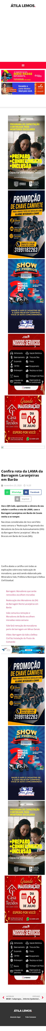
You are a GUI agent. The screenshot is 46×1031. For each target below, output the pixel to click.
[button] (23, 65)
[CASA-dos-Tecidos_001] (23, 442)
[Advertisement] (23, 37)
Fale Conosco (30, 1017)
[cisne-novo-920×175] (23, 653)
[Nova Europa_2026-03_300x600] (26, 332)
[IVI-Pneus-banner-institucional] (26, 394)
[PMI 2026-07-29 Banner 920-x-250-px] (23, 81)
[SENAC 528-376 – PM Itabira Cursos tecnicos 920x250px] (23, 94)
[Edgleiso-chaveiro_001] (26, 257)
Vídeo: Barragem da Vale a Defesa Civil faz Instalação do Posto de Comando (21, 638)
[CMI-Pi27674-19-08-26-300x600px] (26, 189)
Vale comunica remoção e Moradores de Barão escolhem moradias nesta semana (20, 616)
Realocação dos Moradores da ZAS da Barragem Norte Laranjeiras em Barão (22, 604)
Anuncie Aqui (15, 1017)
